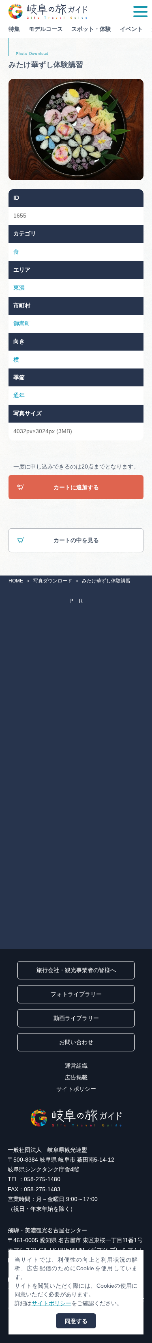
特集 (14, 29)
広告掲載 (76, 1077)
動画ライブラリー (76, 1018)
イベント (131, 29)
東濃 (19, 287)
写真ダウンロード (52, 581)
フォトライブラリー (76, 994)
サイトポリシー (76, 1089)
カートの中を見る (76, 540)
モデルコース (46, 29)
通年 (19, 395)
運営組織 (76, 1065)
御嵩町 (21, 323)
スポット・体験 (91, 29)
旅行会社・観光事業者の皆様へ (76, 970)
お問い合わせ (76, 1042)
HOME (16, 581)
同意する (76, 1321)
